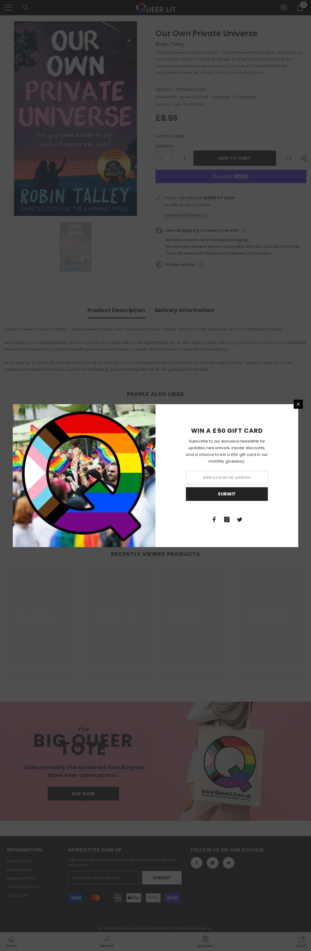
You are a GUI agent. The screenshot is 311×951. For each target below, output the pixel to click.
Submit (227, 494)
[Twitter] (239, 519)
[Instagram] (226, 519)
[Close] (298, 404)
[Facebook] (214, 519)
